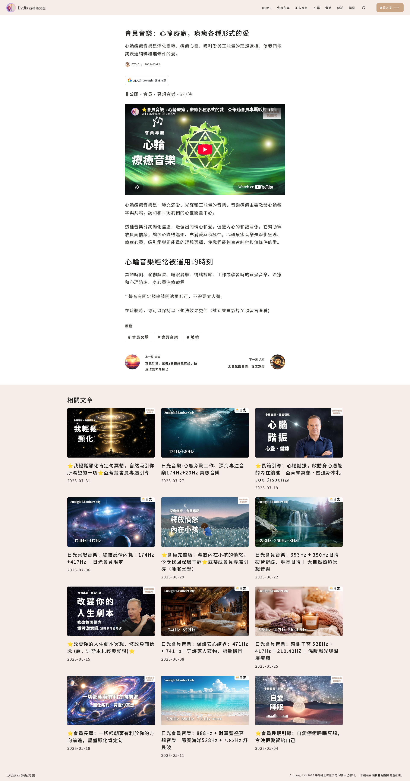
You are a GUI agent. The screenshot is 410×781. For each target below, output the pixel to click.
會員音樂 (168, 337)
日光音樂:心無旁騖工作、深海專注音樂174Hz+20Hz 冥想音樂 (202, 469)
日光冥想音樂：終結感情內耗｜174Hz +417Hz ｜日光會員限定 (110, 558)
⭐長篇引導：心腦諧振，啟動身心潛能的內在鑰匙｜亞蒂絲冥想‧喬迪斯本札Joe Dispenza (299, 472)
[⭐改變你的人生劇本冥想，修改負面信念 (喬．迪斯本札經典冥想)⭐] (111, 611)
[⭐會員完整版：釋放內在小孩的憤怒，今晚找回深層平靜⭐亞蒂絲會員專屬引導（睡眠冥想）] (205, 522)
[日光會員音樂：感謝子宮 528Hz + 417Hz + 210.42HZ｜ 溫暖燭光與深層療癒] (299, 611)
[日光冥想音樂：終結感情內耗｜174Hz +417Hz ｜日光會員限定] (111, 522)
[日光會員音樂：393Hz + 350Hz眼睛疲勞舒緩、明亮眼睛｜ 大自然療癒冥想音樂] (299, 522)
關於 (340, 8)
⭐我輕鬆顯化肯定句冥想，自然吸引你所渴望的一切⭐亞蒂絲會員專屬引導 (111, 469)
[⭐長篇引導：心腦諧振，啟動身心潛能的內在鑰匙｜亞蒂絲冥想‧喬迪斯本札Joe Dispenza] (299, 433)
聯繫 (352, 8)
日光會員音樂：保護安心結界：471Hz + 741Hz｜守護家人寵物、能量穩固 (204, 647)
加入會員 (301, 8)
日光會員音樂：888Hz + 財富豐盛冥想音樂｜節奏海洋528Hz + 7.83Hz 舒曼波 (204, 739)
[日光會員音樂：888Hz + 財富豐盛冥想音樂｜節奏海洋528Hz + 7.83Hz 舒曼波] (205, 700)
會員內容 (283, 8)
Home (266, 8)
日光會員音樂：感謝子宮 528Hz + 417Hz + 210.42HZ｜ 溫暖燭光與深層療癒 (297, 650)
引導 (316, 8)
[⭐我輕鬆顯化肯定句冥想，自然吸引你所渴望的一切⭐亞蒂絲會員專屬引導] (111, 433)
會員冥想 (138, 337)
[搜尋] (363, 7)
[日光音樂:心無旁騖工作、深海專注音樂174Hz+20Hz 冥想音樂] (205, 433)
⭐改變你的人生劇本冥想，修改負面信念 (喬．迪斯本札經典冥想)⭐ (111, 647)
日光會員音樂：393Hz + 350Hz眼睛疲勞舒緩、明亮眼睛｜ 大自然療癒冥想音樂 (297, 561)
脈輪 (193, 337)
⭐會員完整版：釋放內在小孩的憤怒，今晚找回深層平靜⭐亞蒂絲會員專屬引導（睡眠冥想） (205, 561)
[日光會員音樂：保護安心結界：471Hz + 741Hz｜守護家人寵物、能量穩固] (205, 611)
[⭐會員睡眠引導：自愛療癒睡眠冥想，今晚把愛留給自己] (299, 700)
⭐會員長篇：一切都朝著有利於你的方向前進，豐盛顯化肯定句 (111, 736)
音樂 (328, 8)
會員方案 (386, 8)
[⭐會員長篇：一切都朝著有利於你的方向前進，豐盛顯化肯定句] (111, 700)
